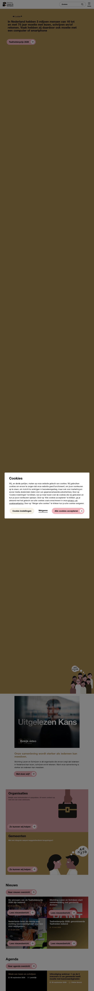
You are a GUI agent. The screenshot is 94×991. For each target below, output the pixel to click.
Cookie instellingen (21, 511)
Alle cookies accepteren (66, 511)
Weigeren (43, 511)
